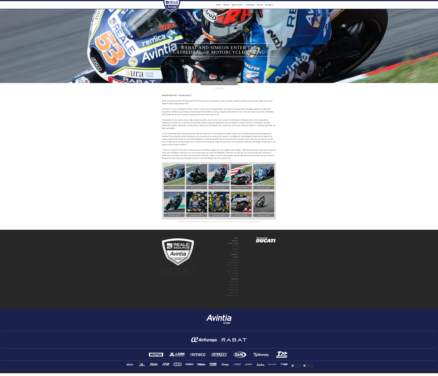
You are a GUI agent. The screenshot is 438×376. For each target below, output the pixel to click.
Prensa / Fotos (237, 5)
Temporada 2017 (232, 295)
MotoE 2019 (233, 287)
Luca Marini (233, 260)
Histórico (269, 5)
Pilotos (260, 5)
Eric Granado (233, 273)
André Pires (233, 276)
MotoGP (226, 5)
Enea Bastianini (232, 262)
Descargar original (174, 187)
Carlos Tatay (233, 268)
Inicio (218, 5)
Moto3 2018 (233, 292)
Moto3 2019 (233, 284)
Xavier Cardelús (232, 271)
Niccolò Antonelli (231, 265)
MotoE (235, 249)
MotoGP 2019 (233, 282)
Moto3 (235, 251)
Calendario (250, 5)
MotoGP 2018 (233, 290)
